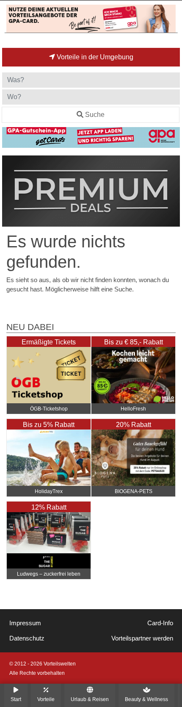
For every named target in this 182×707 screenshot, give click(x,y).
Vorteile (46, 699)
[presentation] (10, 191)
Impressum (25, 623)
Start (16, 699)
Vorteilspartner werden (142, 638)
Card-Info (160, 623)
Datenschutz (26, 638)
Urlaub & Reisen (90, 699)
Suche (95, 114)
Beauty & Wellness (146, 699)
